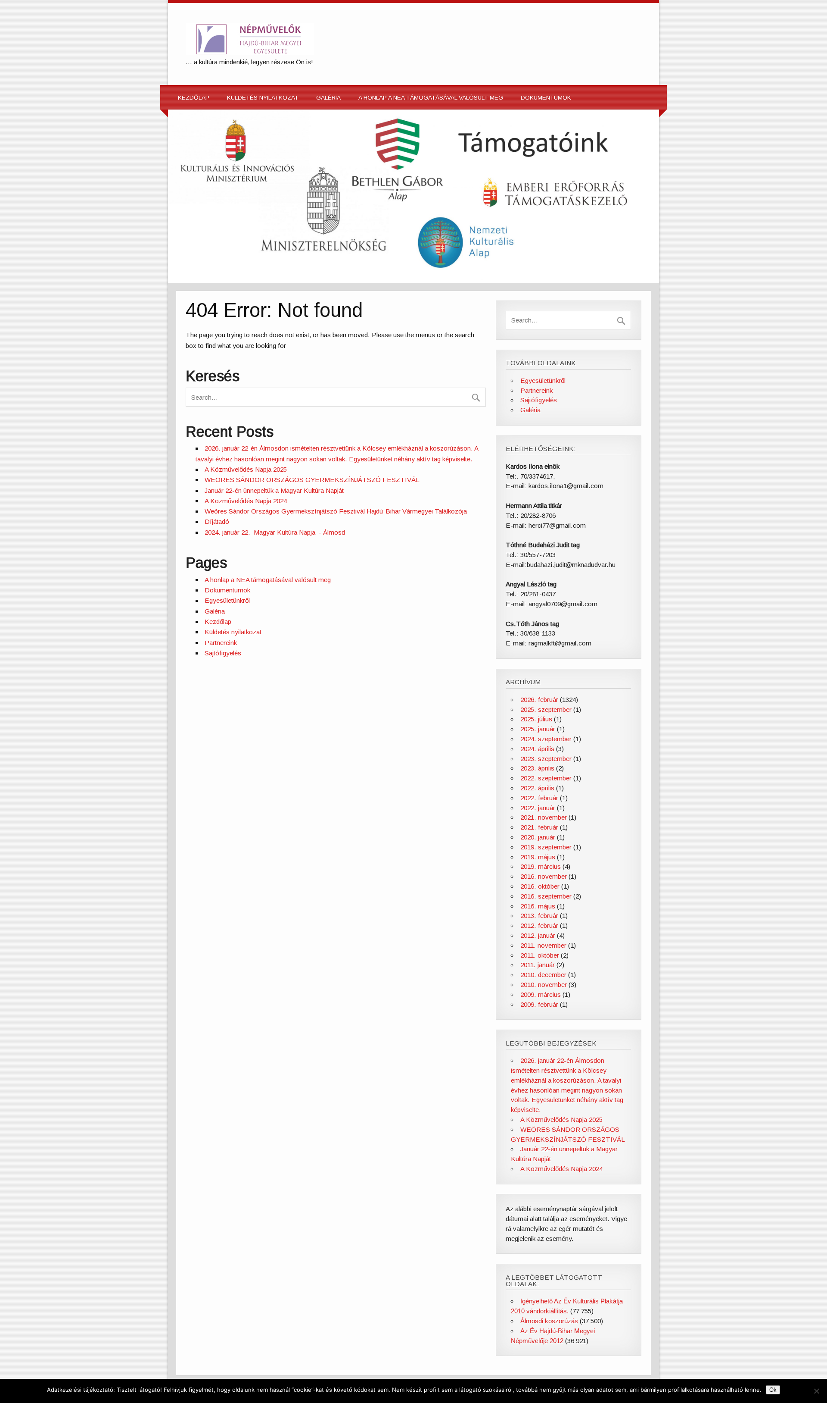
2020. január (537, 837)
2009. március (540, 994)
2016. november (543, 876)
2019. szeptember (546, 847)
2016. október (540, 886)
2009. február (539, 1004)
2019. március (540, 866)
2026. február (539, 699)
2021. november (543, 817)
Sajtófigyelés (223, 653)
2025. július (536, 719)
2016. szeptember (546, 896)
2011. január (537, 964)
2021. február (539, 827)
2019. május (537, 857)
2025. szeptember (546, 709)
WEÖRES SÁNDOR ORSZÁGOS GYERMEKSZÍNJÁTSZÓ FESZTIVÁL (312, 479)
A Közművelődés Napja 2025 (246, 469)
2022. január (537, 807)
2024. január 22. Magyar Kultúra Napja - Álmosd (275, 532)
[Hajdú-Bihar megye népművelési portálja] (250, 52)
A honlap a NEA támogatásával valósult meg (430, 97)
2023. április (537, 768)
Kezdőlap (193, 97)
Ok (773, 1390)
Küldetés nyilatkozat (262, 97)
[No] (816, 1391)
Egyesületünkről (227, 600)
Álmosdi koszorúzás (549, 1321)
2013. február (539, 915)
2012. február (539, 925)
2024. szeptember (546, 738)
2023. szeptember (546, 758)
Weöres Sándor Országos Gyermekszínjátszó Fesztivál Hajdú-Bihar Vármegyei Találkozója (336, 511)
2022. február (539, 798)
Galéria (328, 97)
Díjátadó (217, 521)
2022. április (537, 788)
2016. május (537, 906)
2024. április (537, 748)
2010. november (543, 984)
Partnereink (221, 642)
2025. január (537, 729)
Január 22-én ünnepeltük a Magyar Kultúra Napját (274, 490)
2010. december (543, 974)
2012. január (537, 935)
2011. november (543, 945)
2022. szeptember (546, 778)
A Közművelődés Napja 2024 (246, 500)
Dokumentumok (546, 97)
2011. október (539, 955)
